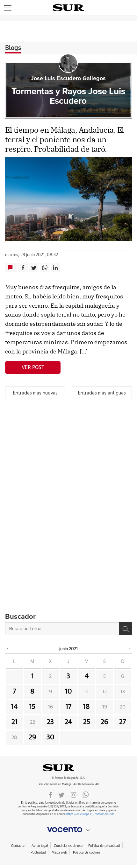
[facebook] (50, 794)
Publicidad (38, 852)
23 (50, 722)
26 (104, 722)
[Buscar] (125, 628)
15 (32, 707)
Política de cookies (86, 852)
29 (32, 737)
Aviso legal (40, 846)
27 (122, 722)
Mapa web (59, 852)
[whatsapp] (85, 794)
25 (86, 722)
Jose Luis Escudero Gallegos (68, 78)
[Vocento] (68, 829)
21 (14, 722)
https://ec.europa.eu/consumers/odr (89, 814)
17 (68, 707)
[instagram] (73, 794)
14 (14, 707)
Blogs (13, 48)
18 (86, 707)
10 (68, 691)
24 (68, 722)
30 (50, 737)
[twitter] (61, 794)
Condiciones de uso (68, 846)
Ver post (33, 367)
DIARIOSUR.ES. (68, 767)
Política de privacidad (104, 846)
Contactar (18, 846)
